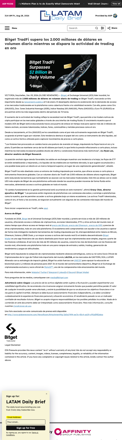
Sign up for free (26, 427)
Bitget (64, 95)
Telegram (52, 272)
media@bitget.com (59, 277)
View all (116, 3)
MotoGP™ (48, 267)
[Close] (46, 394)
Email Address (13, 417)
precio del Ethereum (78, 225)
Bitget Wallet (83, 272)
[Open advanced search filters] (102, 28)
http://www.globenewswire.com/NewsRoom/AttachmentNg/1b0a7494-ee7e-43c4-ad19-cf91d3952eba (55, 314)
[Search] (96, 28)
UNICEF (77, 260)
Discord (71, 272)
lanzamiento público (33, 102)
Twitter (44, 272)
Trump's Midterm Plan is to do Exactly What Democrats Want (46, 3)
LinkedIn (63, 272)
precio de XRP (95, 225)
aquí (46, 208)
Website (35, 272)
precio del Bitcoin (60, 225)
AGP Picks (7, 4)
